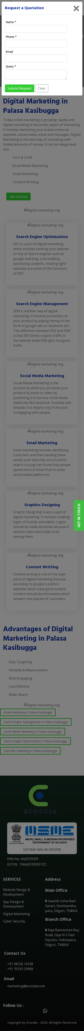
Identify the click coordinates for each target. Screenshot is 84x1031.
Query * (11, 66)
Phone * (11, 37)
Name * (11, 22)
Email (9, 52)
